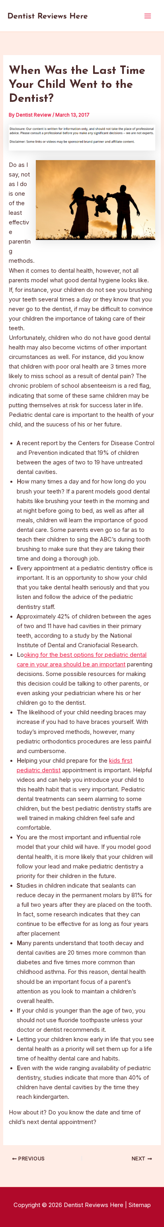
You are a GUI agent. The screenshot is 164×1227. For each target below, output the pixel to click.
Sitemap (140, 1205)
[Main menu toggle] (147, 16)
